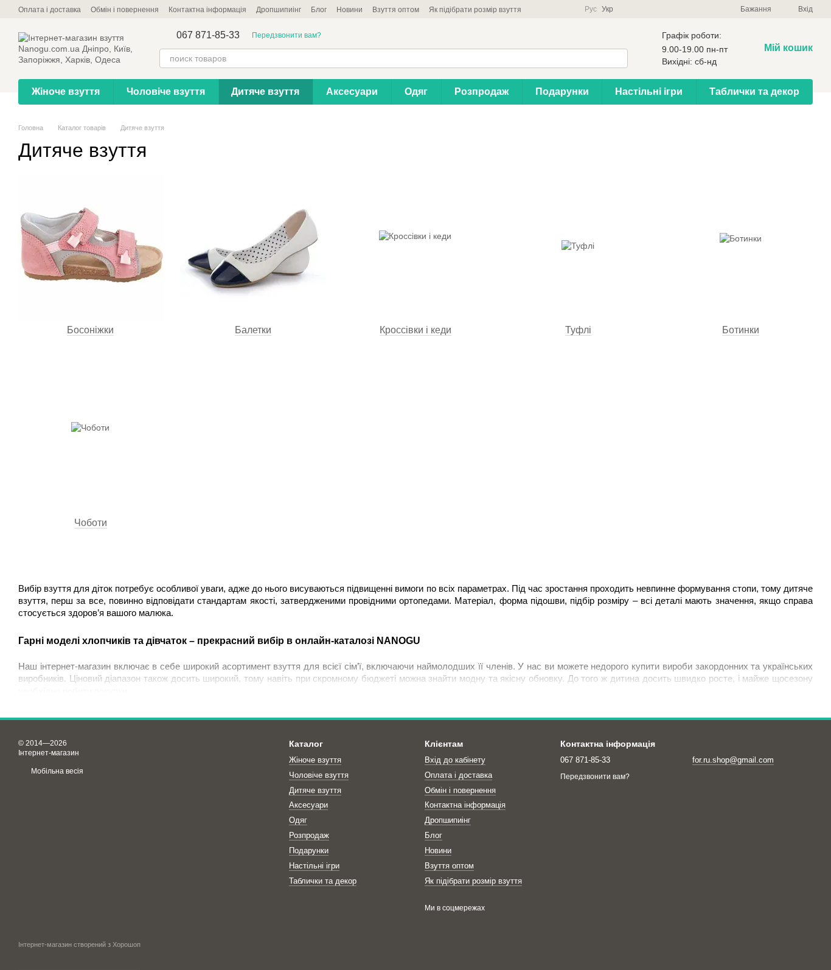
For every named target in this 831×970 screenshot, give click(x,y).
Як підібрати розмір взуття (475, 9)
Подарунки (562, 91)
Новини (349, 9)
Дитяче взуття (265, 91)
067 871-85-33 (208, 35)
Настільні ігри (649, 91)
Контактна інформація (207, 9)
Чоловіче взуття (166, 91)
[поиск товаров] (618, 58)
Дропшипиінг (278, 9)
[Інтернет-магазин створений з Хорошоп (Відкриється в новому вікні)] (79, 955)
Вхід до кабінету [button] (455, 759)
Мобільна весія (56, 771)
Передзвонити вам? (286, 35)
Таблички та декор (754, 91)
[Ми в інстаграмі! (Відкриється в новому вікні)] (567, 9)
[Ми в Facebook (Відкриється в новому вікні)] (538, 9)
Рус (591, 9)
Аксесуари (352, 91)
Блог (319, 9)
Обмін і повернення (125, 9)
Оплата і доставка (49, 9)
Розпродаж (481, 91)
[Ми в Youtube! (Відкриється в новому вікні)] (553, 9)
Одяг (416, 91)
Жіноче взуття (66, 91)
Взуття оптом (395, 9)
